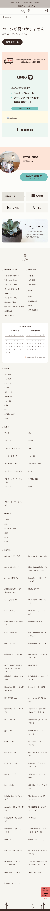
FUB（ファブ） (10, 719)
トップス (7, 379)
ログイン (31, 276)
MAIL (16, 207)
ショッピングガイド (11, 276)
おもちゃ (7, 524)
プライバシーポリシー (12, 298)
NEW (6, 409)
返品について (9, 293)
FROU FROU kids (10, 698)
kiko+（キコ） (9, 839)
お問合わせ (8, 311)
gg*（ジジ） (8, 730)
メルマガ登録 (33, 310)
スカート (31, 433)
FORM (39, 196)
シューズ (7, 401)
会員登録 (31, 280)
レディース (8, 519)
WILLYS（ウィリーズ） (36, 839)
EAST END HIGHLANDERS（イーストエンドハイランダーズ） (13, 668)
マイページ (32, 284)
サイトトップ (9, 315)
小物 (6, 405)
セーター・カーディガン (13, 471)
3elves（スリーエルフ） (37, 872)
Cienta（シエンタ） (11, 632)
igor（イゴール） (10, 774)
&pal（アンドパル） (11, 600)
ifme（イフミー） (11, 763)
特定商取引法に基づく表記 (14, 306)
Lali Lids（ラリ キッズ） (13, 850)
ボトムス (7, 383)
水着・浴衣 (8, 396)
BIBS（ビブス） (10, 610)
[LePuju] (25, 11)
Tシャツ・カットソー (12, 448)
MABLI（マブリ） (34, 589)
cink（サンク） (10, 643)
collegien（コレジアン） (13, 654)
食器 (6, 533)
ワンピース (8, 387)
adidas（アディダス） (12, 556)
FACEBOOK (32, 301)
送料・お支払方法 (10, 280)
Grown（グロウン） (11, 752)
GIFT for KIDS (33, 479)
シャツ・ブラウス (10, 456)
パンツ (6, 494)
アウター (7, 374)
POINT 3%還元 (34, 177)
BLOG (30, 297)
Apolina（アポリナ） (12, 578)
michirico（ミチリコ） (36, 621)
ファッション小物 (34, 463)
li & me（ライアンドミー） (14, 883)
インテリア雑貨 (10, 528)
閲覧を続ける (12, 41)
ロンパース (8, 392)
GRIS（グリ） (9, 741)
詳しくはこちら (24, 108)
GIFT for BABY (9, 414)
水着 (30, 448)
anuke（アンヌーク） (12, 567)
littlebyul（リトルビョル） (38, 556)
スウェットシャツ (10, 463)
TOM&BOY (32, 818)
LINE (30, 305)
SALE (6, 418)
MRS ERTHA (32, 665)
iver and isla (9, 785)
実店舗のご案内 (10, 302)
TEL (39, 207)
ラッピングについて (11, 289)
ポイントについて (10, 284)
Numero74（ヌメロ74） (37, 687)
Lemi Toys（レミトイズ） (13, 872)
